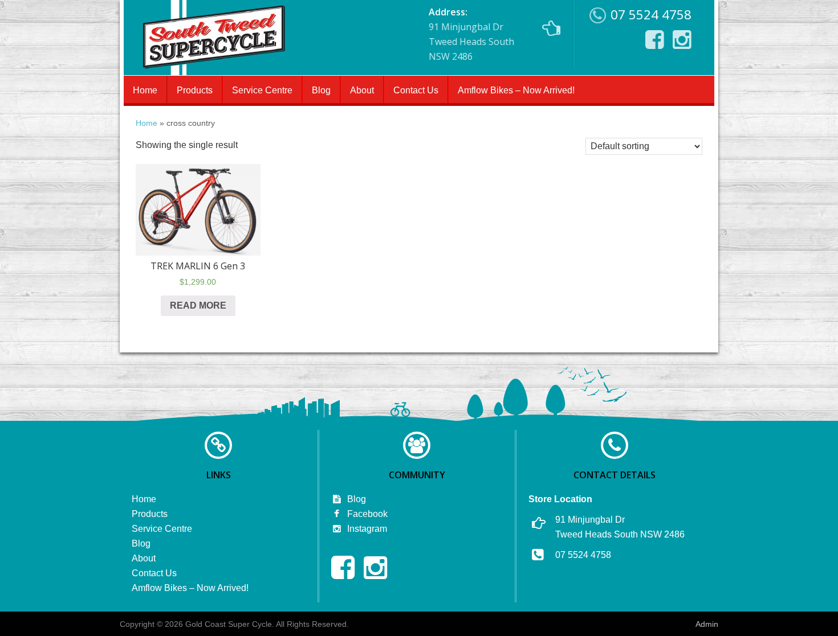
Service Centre (262, 90)
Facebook (366, 514)
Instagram (366, 529)
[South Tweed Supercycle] (213, 71)
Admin (706, 624)
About (362, 90)
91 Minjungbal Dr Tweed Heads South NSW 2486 (471, 34)
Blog (321, 90)
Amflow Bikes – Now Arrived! (516, 90)
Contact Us (415, 90)
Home (145, 90)
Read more (198, 305)
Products (195, 90)
